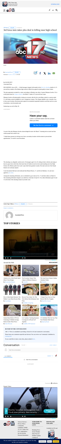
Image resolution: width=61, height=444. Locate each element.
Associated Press (8, 72)
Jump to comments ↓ (8, 208)
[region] (30, 364)
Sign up (54, 345)
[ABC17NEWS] (12, 10)
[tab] (7, 356)
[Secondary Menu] (5, 10)
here (34, 339)
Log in (51, 345)
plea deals (10, 172)
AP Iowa (16, 204)
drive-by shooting (45, 87)
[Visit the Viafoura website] (54, 383)
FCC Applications (22, 431)
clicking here (8, 336)
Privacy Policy (21, 423)
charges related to (18, 94)
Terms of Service (22, 422)
